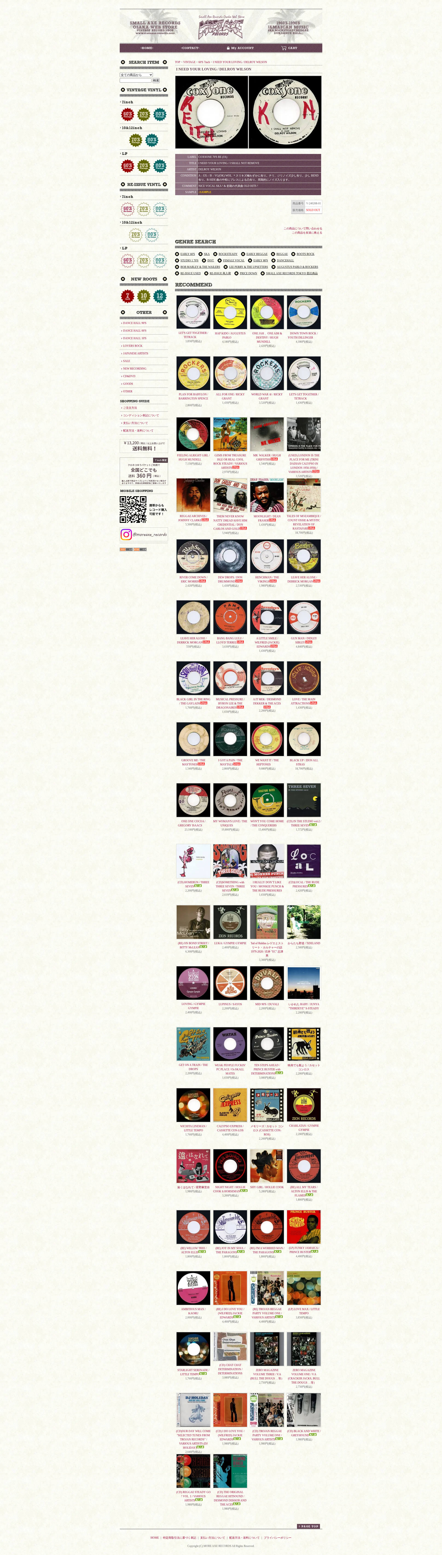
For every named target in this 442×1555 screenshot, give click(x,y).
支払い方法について (135, 423)
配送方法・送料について (138, 430)
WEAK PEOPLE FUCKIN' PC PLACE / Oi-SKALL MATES (230, 1069)
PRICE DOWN (248, 273)
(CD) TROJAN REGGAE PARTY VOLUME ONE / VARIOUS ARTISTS (267, 1435)
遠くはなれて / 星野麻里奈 (193, 1187)
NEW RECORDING (134, 368)
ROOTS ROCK (305, 254)
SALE (126, 361)
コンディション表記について (141, 415)
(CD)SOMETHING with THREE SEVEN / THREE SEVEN (230, 886)
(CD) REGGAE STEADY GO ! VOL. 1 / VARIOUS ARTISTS (193, 1496)
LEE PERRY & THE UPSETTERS (248, 267)
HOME (155, 1537)
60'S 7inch (204, 62)
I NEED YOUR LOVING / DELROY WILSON (240, 62)
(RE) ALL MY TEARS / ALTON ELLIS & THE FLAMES (303, 1191)
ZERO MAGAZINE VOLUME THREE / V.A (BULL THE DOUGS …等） (267, 1374)
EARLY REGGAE (257, 254)
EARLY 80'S (260, 260)
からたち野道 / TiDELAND (304, 943)
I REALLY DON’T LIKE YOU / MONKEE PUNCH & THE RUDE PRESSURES (267, 886)
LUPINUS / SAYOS (230, 1004)
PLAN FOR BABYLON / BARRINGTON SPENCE (193, 396)
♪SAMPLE (204, 192)
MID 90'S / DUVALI (267, 1004)
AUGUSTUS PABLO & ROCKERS (297, 267)
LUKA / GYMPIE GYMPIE (230, 943)
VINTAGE (189, 62)
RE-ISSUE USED (190, 273)
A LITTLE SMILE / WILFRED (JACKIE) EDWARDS (267, 642)
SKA (207, 254)
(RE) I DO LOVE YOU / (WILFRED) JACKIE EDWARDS (230, 1313)
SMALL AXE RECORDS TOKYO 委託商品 (292, 273)
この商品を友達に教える (307, 232)
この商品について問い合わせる (303, 228)
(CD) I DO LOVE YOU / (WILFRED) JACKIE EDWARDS (230, 1435)
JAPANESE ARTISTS (135, 353)
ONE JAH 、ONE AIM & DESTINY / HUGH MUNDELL (267, 337)
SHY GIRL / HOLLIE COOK (267, 1187)
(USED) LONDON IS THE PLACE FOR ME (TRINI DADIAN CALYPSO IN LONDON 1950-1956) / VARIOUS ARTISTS (304, 464)
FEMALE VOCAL (233, 260)
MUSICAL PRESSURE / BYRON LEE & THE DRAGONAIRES (230, 703)
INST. (210, 260)
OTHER (127, 391)
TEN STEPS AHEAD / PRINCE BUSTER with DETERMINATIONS (265, 1069)
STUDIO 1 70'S (189, 260)
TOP (177, 62)
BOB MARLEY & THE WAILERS (200, 267)
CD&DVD (129, 376)
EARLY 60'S (187, 254)
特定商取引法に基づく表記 (179, 1537)
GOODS (128, 383)
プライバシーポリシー (277, 1537)
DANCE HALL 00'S (134, 330)
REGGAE (282, 254)
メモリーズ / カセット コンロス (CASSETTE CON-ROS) (267, 1130)
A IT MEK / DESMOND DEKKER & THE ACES (267, 701)
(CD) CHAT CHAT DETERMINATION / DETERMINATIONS (230, 1369)
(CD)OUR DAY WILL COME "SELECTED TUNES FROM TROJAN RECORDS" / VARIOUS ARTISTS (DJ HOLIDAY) (193, 1439)
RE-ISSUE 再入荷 (220, 273)
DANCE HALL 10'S (134, 338)
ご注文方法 (130, 407)
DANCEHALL (285, 260)
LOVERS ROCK (132, 345)
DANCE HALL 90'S (134, 323)
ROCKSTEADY (228, 254)
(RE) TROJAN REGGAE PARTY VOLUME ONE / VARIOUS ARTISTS (267, 1313)
